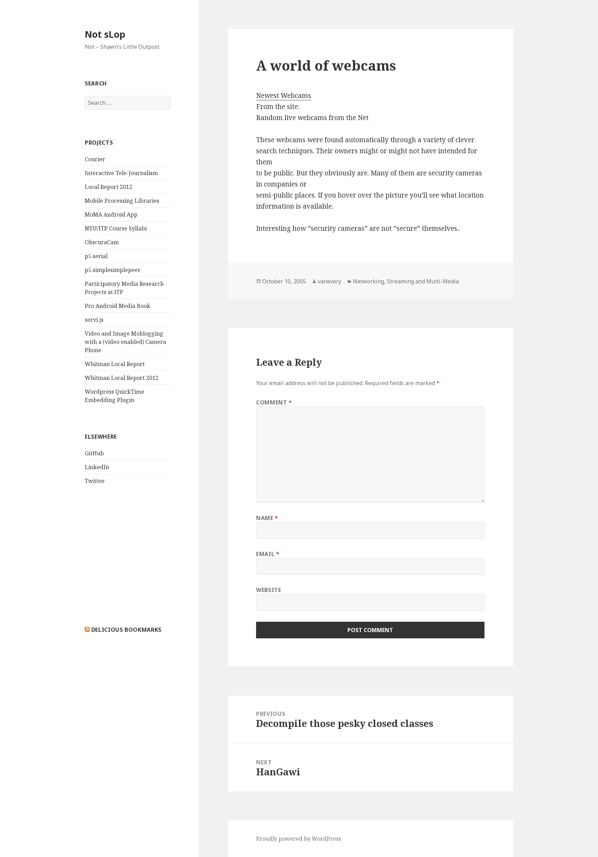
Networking (368, 281)
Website (268, 590)
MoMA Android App (111, 214)
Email (267, 554)
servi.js (94, 319)
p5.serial (96, 256)
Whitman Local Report (115, 364)
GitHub (94, 453)
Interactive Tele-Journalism (121, 173)
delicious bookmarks (126, 629)
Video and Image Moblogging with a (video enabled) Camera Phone (125, 342)
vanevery (329, 281)
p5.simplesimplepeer (113, 270)
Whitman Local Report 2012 (121, 378)
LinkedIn (97, 467)
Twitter (95, 481)
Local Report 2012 (108, 187)
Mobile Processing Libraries (122, 200)
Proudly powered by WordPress (298, 838)
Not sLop (105, 34)
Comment (274, 402)
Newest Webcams (283, 95)
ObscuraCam (102, 242)
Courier (95, 159)
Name (267, 518)
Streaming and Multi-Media (423, 281)
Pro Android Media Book (117, 306)
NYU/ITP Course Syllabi (116, 228)
